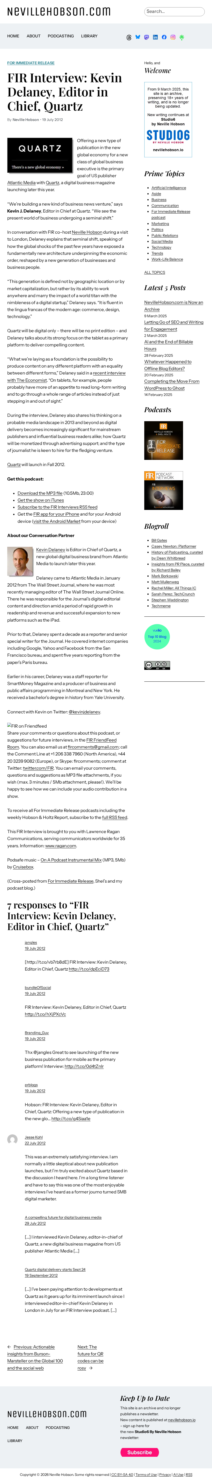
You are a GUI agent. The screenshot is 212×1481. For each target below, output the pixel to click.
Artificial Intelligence (169, 187)
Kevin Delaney (50, 549)
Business (159, 199)
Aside (156, 193)
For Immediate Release (31, 63)
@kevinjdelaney (84, 711)
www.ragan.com (60, 845)
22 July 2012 (35, 1143)
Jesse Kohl (34, 1137)
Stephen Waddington (170, 600)
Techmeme (161, 606)
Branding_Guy (37, 1032)
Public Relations (165, 235)
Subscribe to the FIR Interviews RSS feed (57, 507)
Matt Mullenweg (165, 582)
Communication (165, 205)
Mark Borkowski (165, 576)
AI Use (178, 1474)
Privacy (165, 1474)
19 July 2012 (35, 948)
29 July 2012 (35, 1223)
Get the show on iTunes (41, 500)
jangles (31, 942)
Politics (157, 229)
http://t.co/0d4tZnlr (84, 1066)
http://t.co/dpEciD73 (89, 969)
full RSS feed (114, 817)
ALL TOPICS (154, 272)
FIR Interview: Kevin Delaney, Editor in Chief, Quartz (64, 91)
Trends (157, 253)
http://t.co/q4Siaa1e (70, 1118)
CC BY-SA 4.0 (122, 1474)
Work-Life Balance (167, 259)
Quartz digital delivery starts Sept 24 (55, 1269)
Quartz (52, 182)
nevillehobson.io (181, 1420)
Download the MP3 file (40, 493)
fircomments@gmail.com (93, 747)
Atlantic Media (21, 182)
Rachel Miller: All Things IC (174, 588)
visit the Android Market (56, 521)
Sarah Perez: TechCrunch (173, 594)
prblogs (31, 1085)
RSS (189, 1474)
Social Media (162, 241)
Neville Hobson (87, 232)
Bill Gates (159, 540)
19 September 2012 (41, 1275)
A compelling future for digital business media (63, 1217)
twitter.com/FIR (38, 768)
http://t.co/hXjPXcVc (45, 1014)
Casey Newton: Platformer (174, 546)
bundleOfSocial (38, 987)
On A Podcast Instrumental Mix (71, 859)
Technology (161, 247)
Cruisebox (23, 866)
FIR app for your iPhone (56, 514)
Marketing (160, 223)
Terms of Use (146, 1474)
